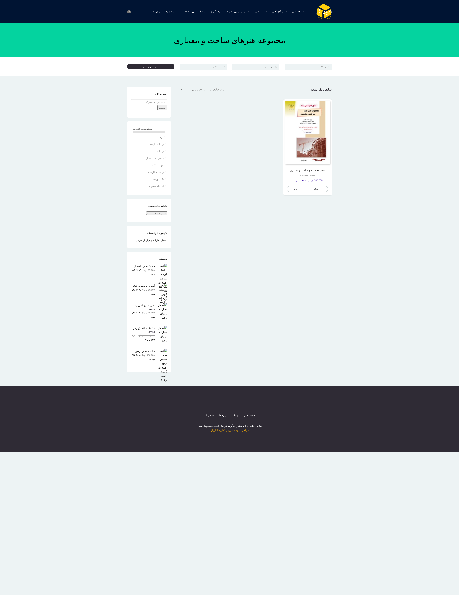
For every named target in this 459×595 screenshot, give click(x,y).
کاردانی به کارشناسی (155, 172)
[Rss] (236, 406)
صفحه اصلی (298, 11)
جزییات (316, 189)
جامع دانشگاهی (157, 165)
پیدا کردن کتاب (150, 66)
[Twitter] (223, 406)
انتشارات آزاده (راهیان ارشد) (153, 240)
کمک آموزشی (158, 179)
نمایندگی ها (215, 11)
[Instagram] (229, 406)
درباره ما (170, 11)
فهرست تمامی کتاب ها (237, 11)
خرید (296, 189)
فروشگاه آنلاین (279, 11)
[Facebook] (216, 406)
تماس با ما (156, 11)
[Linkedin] (242, 406)
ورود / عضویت (187, 11)
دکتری (162, 137)
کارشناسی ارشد (157, 144)
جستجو (162, 108)
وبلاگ (202, 11)
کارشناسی (160, 151)
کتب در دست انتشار (155, 158)
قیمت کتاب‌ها (260, 11)
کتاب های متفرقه (157, 186)
